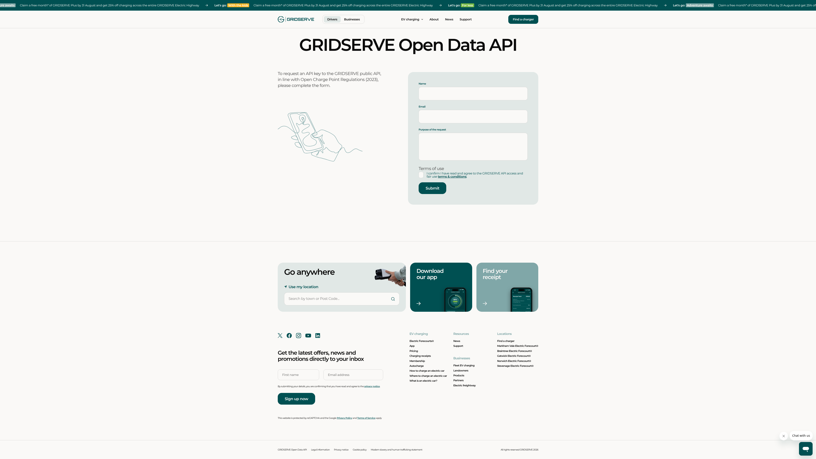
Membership (417, 361)
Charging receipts (420, 356)
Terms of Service (366, 417)
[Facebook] (289, 335)
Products (458, 375)
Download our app (430, 274)
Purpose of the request (432, 130)
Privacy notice (341, 449)
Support (466, 19)
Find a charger (523, 19)
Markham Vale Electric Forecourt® (517, 346)
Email (422, 107)
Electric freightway (464, 385)
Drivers (332, 19)
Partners (458, 380)
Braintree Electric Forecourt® (514, 351)
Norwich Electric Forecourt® (514, 361)
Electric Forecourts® (421, 341)
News (449, 19)
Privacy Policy (344, 417)
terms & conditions (452, 176)
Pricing (413, 351)
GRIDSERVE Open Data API (292, 449)
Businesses (352, 19)
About (434, 19)
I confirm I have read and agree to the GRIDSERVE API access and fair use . (475, 175)
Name (422, 84)
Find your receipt (496, 274)
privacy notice (372, 386)
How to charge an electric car (426, 371)
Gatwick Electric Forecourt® (514, 356)
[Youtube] (308, 335)
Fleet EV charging (464, 365)
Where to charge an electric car (428, 376)
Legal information (320, 449)
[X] (280, 335)
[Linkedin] (317, 335)
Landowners (460, 370)
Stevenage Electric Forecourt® (515, 366)
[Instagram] (298, 335)
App (412, 346)
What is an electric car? (423, 380)
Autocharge (416, 366)
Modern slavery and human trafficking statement (396, 449)
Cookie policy (360, 449)
